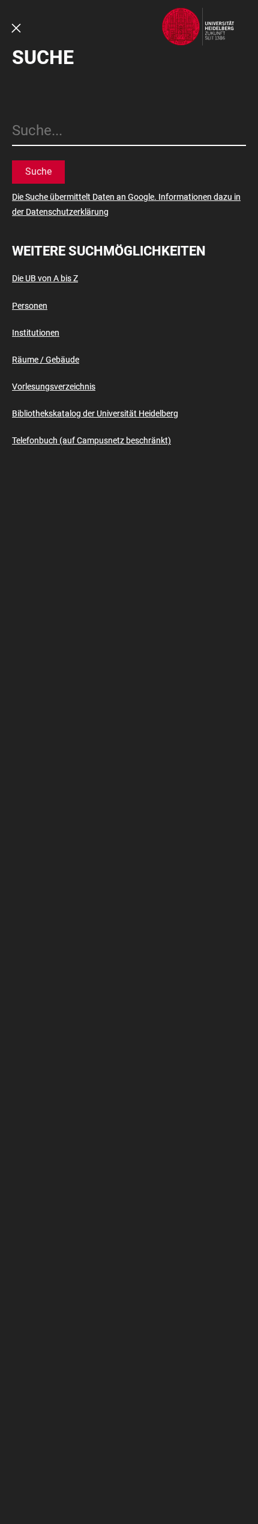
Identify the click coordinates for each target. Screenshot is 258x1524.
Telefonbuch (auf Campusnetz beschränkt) (91, 440)
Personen (29, 306)
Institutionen (35, 332)
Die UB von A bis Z (45, 278)
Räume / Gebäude (45, 359)
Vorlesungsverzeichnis (53, 386)
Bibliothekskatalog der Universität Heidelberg (95, 413)
